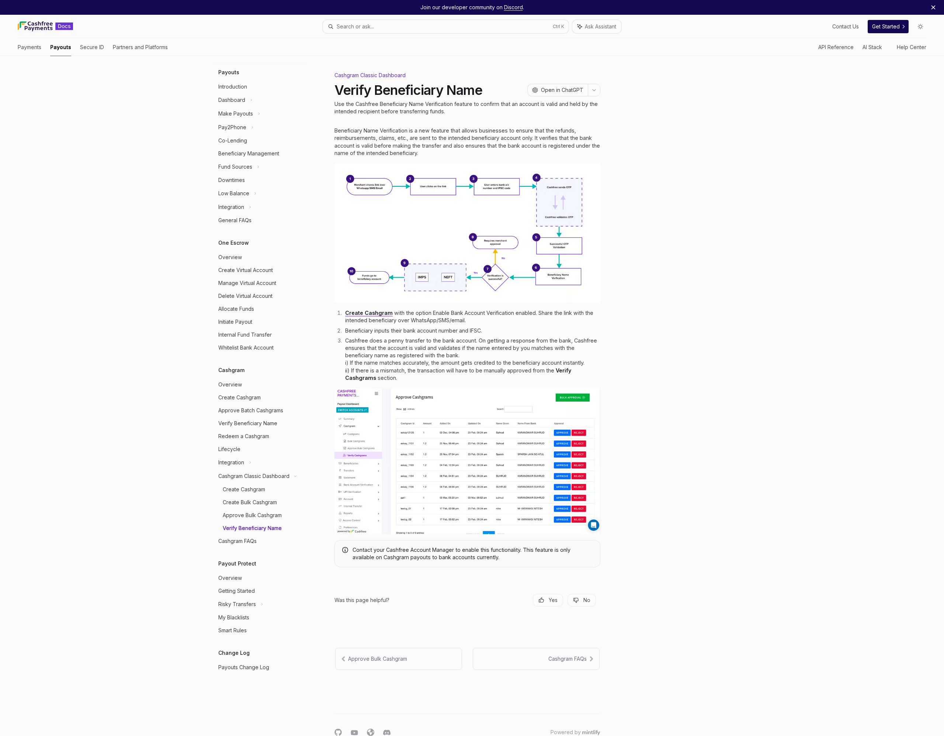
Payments (29, 47)
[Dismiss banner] (933, 7)
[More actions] (594, 90)
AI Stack (872, 47)
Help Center (911, 47)
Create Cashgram (369, 313)
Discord (513, 7)
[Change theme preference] (920, 26)
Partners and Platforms (140, 47)
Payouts (60, 47)
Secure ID (92, 47)
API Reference (836, 47)
